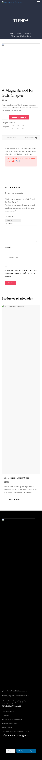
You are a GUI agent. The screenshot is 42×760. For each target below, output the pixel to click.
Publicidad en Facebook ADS (12, 720)
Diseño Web (6, 716)
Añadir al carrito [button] (14, 499)
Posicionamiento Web (9, 724)
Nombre (8, 247)
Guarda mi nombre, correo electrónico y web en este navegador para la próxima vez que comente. (21, 273)
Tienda (19, 33)
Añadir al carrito (19, 117)
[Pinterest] (22, 127)
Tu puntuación (11, 216)
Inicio (12, 33)
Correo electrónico (13, 257)
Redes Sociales (7, 728)
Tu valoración (10, 223)
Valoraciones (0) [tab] (31, 138)
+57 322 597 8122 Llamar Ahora (15, 691)
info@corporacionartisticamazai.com (16, 696)
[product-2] (21, 63)
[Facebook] (12, 127)
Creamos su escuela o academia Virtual (15, 731)
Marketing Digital (8, 712)
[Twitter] (17, 127)
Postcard (26, 33)
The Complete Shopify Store (16, 478)
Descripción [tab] (11, 138)
